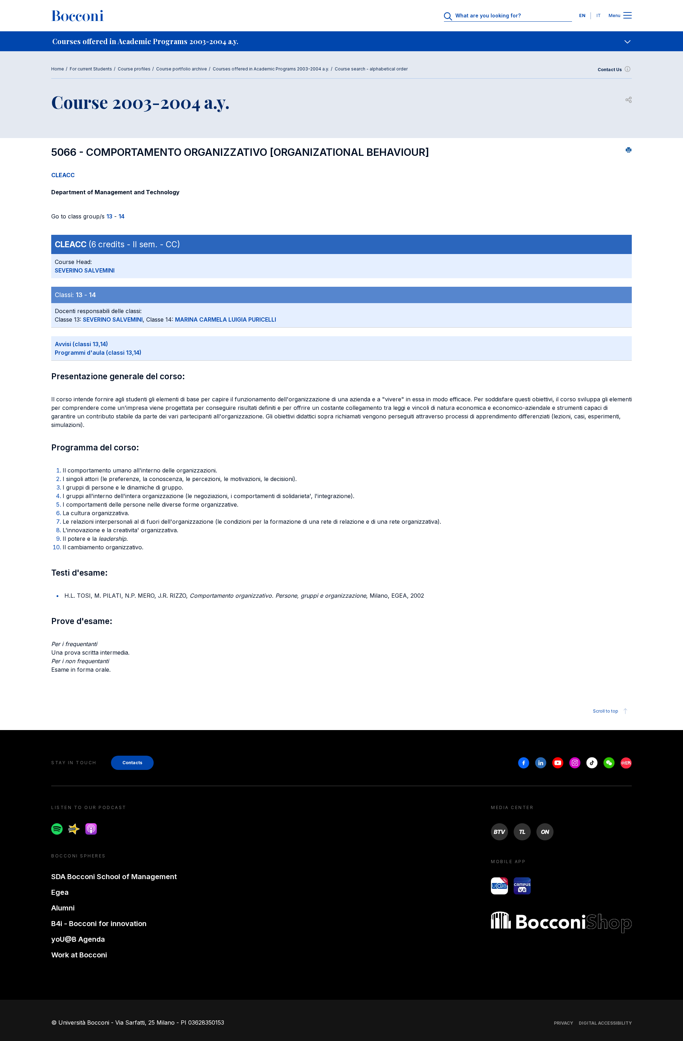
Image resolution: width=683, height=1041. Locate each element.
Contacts (132, 762)
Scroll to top (605, 711)
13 (109, 216)
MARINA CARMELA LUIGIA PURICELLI (225, 319)
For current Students (91, 69)
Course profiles (134, 69)
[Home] (77, 16)
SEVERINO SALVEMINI (85, 270)
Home (57, 69)
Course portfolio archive (181, 69)
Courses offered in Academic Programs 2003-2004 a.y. (271, 69)
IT (599, 15)
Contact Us (610, 69)
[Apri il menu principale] (627, 16)
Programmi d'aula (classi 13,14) (98, 352)
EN (582, 15)
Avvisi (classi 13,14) (81, 344)
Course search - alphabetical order (371, 69)
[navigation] (341, 41)
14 (121, 216)
